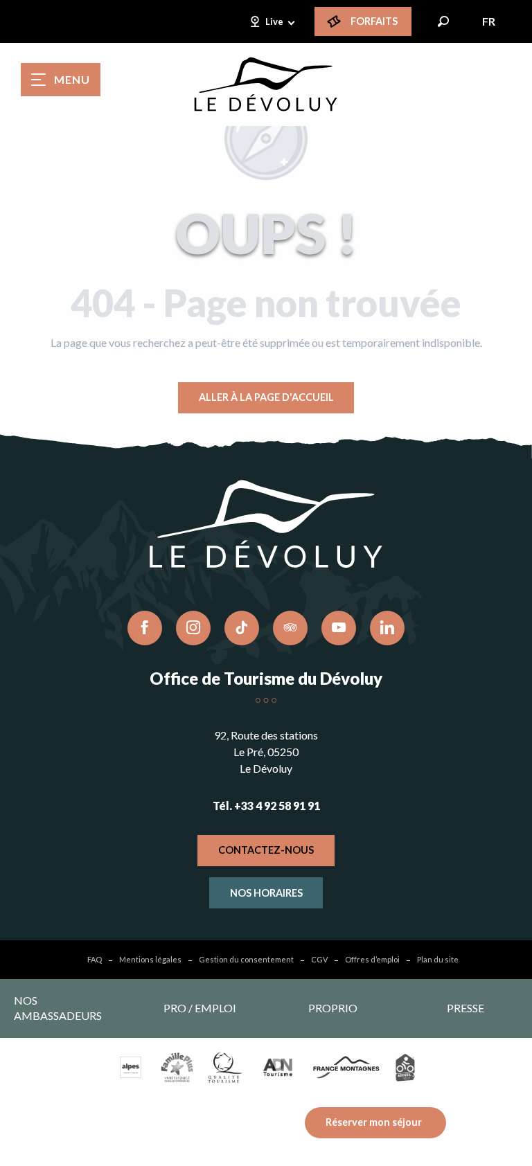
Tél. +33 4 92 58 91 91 (266, 805)
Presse (465, 1007)
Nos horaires (266, 893)
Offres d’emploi (372, 959)
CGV (319, 959)
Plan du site (438, 959)
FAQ (94, 959)
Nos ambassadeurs (58, 1008)
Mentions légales (150, 959)
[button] (443, 21)
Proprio (332, 1007)
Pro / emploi (199, 1007)
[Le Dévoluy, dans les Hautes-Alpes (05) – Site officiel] (266, 84)
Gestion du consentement (246, 959)
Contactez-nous (266, 850)
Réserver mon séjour (374, 1122)
